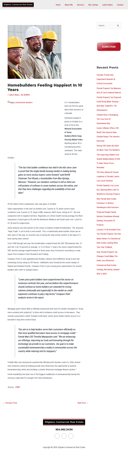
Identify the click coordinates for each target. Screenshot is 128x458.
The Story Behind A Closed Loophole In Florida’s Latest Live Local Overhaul (108, 176)
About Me (69, 5)
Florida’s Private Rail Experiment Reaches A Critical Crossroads (106, 79)
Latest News (107, 5)
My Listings (93, 5)
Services (80, 5)
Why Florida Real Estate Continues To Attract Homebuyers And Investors (108, 203)
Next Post (83, 403)
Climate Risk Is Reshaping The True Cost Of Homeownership (107, 119)
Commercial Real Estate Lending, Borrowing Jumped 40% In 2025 (108, 269)
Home (58, 5)
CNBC (17, 387)
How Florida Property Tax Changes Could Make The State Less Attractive (107, 256)
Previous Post (10, 403)
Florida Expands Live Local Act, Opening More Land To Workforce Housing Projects (108, 189)
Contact (120, 5)
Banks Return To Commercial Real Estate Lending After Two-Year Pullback (108, 242)
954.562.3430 (64, 429)
